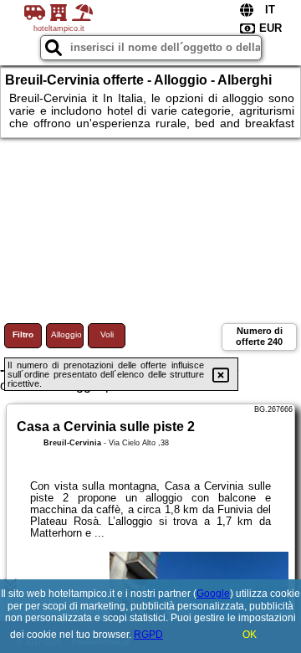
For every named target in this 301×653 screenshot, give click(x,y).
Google (213, 593)
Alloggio (66, 334)
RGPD (148, 634)
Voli (107, 334)
